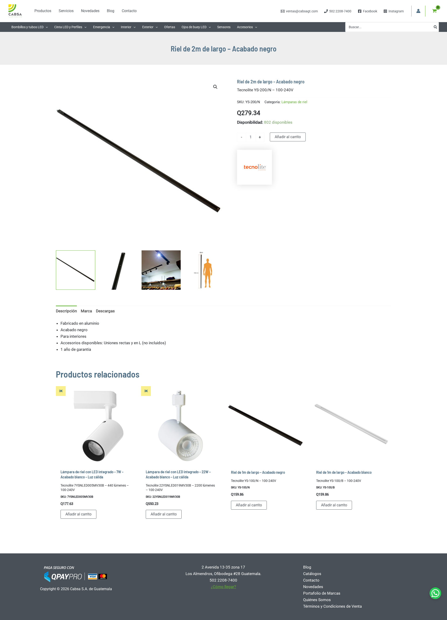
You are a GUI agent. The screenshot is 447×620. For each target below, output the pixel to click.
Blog (307, 567)
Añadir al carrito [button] (78, 514)
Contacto (311, 580)
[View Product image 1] (75, 270)
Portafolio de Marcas (321, 593)
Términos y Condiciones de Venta (332, 606)
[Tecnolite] (254, 167)
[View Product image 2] (118, 270)
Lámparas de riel (294, 102)
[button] (46, 27)
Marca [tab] (86, 311)
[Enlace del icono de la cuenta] (418, 11)
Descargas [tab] (105, 311)
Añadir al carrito (288, 137)
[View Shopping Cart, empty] (434, 11)
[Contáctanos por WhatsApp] (435, 593)
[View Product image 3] (161, 270)
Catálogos (312, 573)
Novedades (313, 586)
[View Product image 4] (204, 270)
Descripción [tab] (66, 311)
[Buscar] (435, 27)
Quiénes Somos (317, 599)
